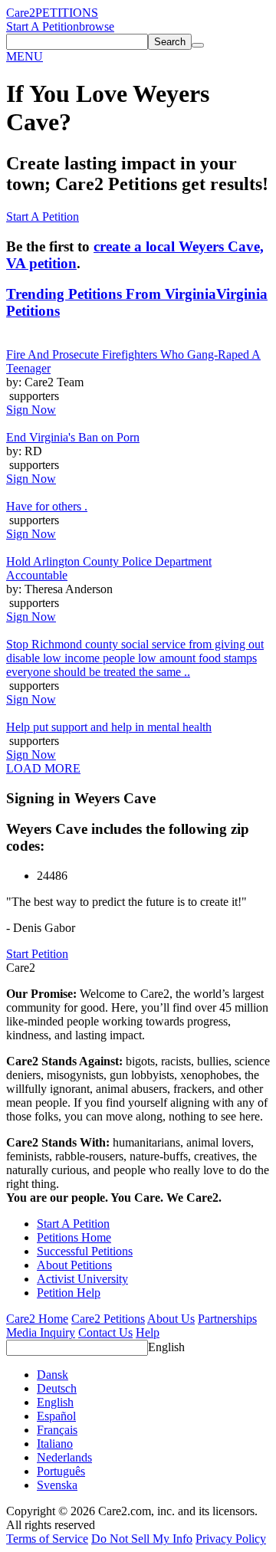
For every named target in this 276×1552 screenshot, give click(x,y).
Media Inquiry (40, 1332)
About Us (171, 1318)
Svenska (57, 1484)
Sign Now (31, 409)
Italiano (55, 1443)
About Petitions (74, 1264)
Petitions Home (74, 1237)
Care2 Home (37, 1318)
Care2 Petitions (108, 1318)
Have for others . (46, 506)
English (166, 1346)
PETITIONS (66, 12)
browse (96, 26)
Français (57, 1429)
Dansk (52, 1374)
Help (147, 1332)
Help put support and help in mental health (109, 726)
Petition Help (68, 1292)
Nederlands (64, 1457)
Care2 (20, 12)
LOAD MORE (43, 768)
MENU (24, 56)
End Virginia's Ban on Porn (73, 437)
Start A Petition (42, 26)
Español (56, 1415)
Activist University (82, 1278)
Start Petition (37, 953)
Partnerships (227, 1318)
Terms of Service (47, 1538)
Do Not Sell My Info (141, 1538)
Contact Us (105, 1332)
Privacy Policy (231, 1538)
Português (61, 1471)
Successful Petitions (85, 1251)
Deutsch (57, 1388)
